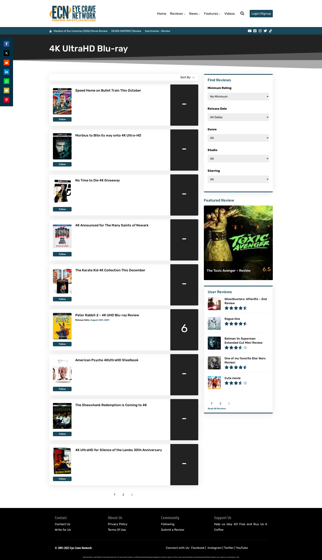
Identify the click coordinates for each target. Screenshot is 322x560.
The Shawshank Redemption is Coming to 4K (111, 405)
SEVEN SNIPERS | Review (126, 31)
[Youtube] (249, 30)
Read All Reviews (217, 408)
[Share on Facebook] (6, 44)
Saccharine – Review (157, 31)
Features (211, 14)
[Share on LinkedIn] (6, 72)
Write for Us (63, 529)
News (193, 14)
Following (167, 524)
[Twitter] (265, 30)
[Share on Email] (6, 90)
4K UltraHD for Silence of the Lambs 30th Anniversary (118, 450)
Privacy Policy (117, 524)
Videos (229, 14)
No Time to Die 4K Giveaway (97, 180)
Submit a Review (172, 529)
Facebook (198, 548)
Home (161, 14)
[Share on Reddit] (6, 62)
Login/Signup (261, 13)
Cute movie (233, 378)
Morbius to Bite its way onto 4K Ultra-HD (108, 135)
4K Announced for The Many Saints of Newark (112, 225)
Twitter (229, 548)
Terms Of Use (117, 529)
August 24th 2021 (99, 320)
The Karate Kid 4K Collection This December (110, 270)
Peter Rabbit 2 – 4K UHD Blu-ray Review (107, 315)
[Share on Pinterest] (6, 100)
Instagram (215, 548)
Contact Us (62, 524)
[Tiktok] (270, 30)
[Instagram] (260, 30)
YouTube (242, 548)
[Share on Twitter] (6, 53)
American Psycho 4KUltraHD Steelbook (106, 360)
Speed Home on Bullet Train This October (108, 90)
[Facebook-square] (255, 30)
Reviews (176, 14)
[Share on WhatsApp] (6, 81)
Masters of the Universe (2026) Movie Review (81, 31)
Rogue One (232, 319)
